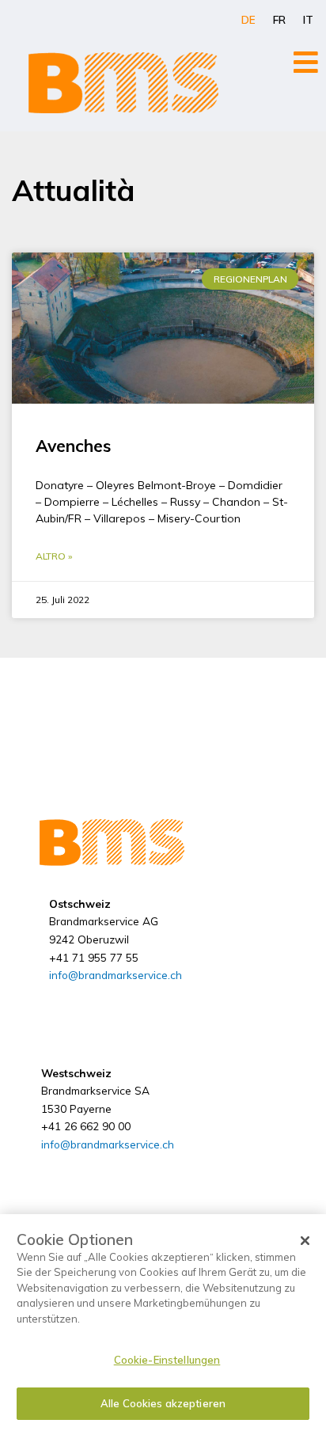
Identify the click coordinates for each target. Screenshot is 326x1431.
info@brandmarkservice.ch (115, 974)
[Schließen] (305, 1241)
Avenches (73, 445)
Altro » (54, 556)
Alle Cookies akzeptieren (163, 1403)
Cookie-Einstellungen (167, 1359)
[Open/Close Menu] (306, 62)
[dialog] (163, 1322)
